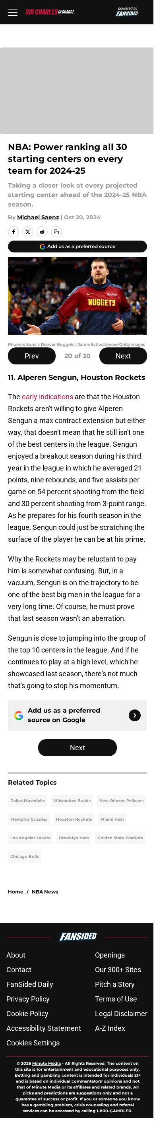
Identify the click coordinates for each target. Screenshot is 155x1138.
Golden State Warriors (120, 837)
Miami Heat (112, 819)
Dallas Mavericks (27, 800)
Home (15, 892)
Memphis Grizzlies (28, 819)
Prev (32, 356)
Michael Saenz (38, 217)
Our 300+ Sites (118, 969)
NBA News (45, 892)
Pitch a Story (115, 984)
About (15, 955)
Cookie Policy (27, 1013)
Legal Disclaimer (121, 1013)
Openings (110, 955)
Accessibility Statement (43, 1028)
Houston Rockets (74, 819)
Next (123, 356)
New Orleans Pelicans (121, 800)
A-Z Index (110, 1028)
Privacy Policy (28, 999)
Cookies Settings (33, 1043)
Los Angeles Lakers (30, 837)
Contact (18, 969)
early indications (47, 397)
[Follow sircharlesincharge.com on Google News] (135, 715)
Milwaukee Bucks (72, 800)
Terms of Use (116, 999)
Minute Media (46, 1063)
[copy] (56, 231)
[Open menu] (12, 12)
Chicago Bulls (24, 856)
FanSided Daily (29, 984)
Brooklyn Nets (74, 837)
